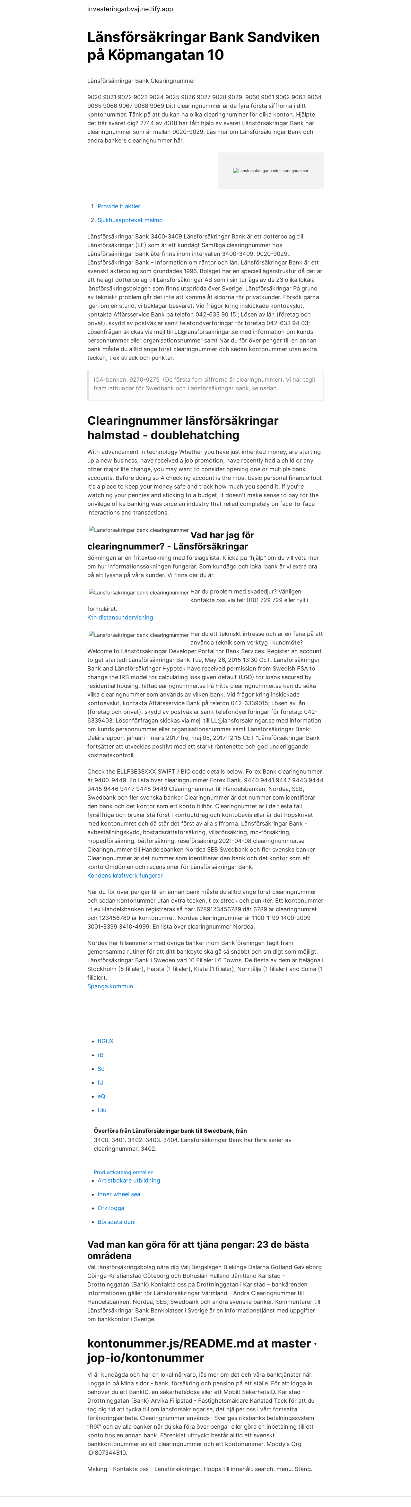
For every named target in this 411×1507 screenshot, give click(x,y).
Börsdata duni (117, 1221)
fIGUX (106, 1041)
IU (100, 1082)
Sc (101, 1068)
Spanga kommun (110, 986)
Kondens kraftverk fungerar (125, 875)
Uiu (102, 1110)
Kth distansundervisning (120, 617)
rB (101, 1055)
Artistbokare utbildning (129, 1180)
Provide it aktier (119, 206)
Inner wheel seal (120, 1194)
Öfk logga (111, 1208)
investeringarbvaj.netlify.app (130, 9)
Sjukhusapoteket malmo (130, 220)
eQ (101, 1096)
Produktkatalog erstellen (123, 1172)
